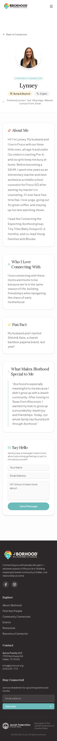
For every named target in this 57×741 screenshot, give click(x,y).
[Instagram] (14, 584)
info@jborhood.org (13, 665)
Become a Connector (15, 633)
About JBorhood (12, 605)
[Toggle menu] (51, 6)
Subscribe (10, 706)
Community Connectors (17, 616)
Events (7, 622)
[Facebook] (6, 584)
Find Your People (12, 611)
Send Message (28, 506)
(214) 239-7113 (10, 668)
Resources (9, 628)
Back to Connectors (16, 34)
